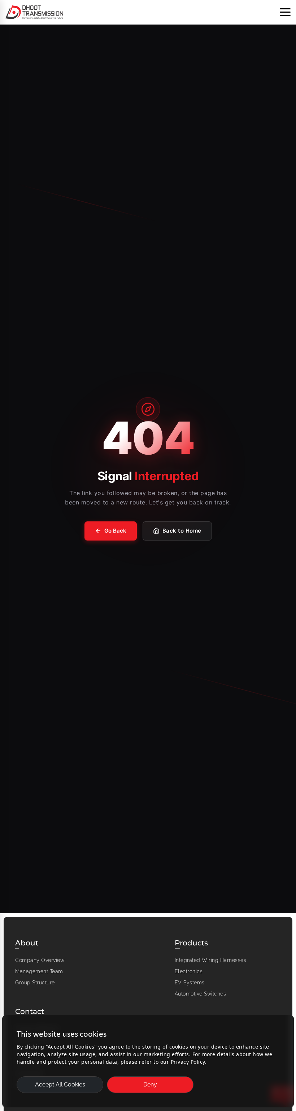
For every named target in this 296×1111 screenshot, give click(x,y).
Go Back (115, 530)
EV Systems (190, 982)
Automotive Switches (200, 994)
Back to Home (181, 530)
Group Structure (35, 982)
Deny (150, 1084)
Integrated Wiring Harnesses (211, 960)
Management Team (39, 971)
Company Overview (39, 960)
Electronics (189, 971)
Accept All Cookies (60, 1084)
